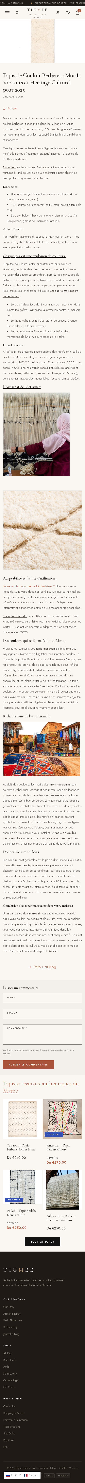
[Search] (17, 13)
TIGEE (37, 13)
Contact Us (9, 1406)
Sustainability (10, 1327)
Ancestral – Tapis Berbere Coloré (58, 1147)
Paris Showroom (12, 1320)
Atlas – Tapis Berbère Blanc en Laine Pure (61, 1218)
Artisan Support (12, 1314)
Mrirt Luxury (10, 1374)
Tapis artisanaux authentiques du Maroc (41, 1087)
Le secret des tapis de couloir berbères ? (29, 586)
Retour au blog (45, 967)
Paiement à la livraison (15, 1420)
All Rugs (7, 1353)
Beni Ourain (9, 1360)
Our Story (8, 1307)
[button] (22, 1475)
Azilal (6, 1367)
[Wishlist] (68, 13)
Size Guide (9, 1433)
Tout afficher (42, 1242)
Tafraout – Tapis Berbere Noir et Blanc (21, 1147)
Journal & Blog (11, 1334)
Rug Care (8, 1440)
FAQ (5, 1447)
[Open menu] (7, 13)
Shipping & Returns (14, 1413)
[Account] (58, 13)
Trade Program (11, 1427)
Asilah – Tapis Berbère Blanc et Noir (22, 1213)
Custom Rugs (10, 1380)
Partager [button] (12, 108)
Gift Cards (9, 1387)
